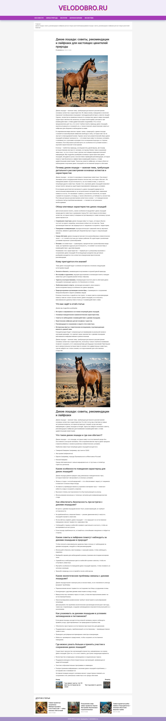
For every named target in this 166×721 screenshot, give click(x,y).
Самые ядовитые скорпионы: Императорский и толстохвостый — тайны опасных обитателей (57, 706)
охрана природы (52, 18)
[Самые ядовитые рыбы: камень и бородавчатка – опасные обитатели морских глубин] (106, 708)
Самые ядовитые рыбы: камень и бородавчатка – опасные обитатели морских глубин (121, 706)
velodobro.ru (83, 8)
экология (63, 18)
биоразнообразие (76, 18)
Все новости (39, 18)
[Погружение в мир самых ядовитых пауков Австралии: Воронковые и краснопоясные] (74, 708)
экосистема (89, 18)
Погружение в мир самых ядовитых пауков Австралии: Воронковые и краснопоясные (89, 706)
